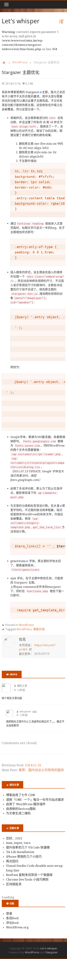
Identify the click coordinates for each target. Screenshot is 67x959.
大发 (56, 505)
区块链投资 (13, 884)
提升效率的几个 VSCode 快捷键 (28, 847)
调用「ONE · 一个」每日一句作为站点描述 (35, 799)
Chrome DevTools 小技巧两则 (27, 879)
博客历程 (39, 629)
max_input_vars (18, 843)
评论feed (12, 923)
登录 (9, 913)
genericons (18, 561)
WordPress (19, 62)
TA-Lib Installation (20, 852)
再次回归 (12, 861)
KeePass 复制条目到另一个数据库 (29, 875)
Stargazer (32, 92)
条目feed (12, 918)
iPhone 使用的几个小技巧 (24, 856)
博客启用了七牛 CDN (20, 795)
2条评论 (13, 674)
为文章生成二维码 (18, 813)
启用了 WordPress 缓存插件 (26, 804)
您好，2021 (14, 838)
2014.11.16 (33, 765)
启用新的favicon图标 (21, 809)
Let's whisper (20, 21)
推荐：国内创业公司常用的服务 (41, 770)
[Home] (4, 62)
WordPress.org (17, 927)
